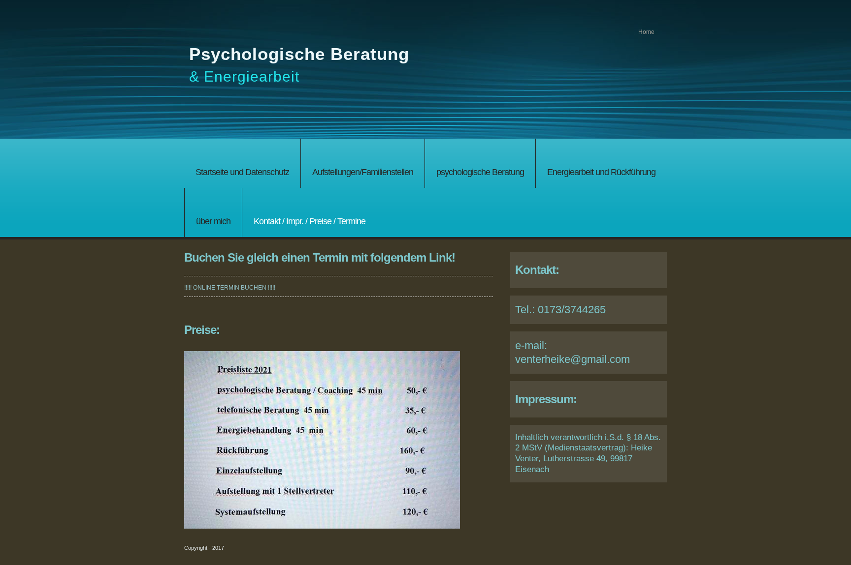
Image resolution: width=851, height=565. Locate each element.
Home (646, 32)
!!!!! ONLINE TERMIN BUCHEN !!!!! (229, 287)
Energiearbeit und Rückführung (601, 172)
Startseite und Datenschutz (242, 172)
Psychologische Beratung (299, 53)
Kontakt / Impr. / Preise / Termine (309, 221)
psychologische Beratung (480, 172)
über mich (213, 221)
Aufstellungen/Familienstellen (362, 172)
